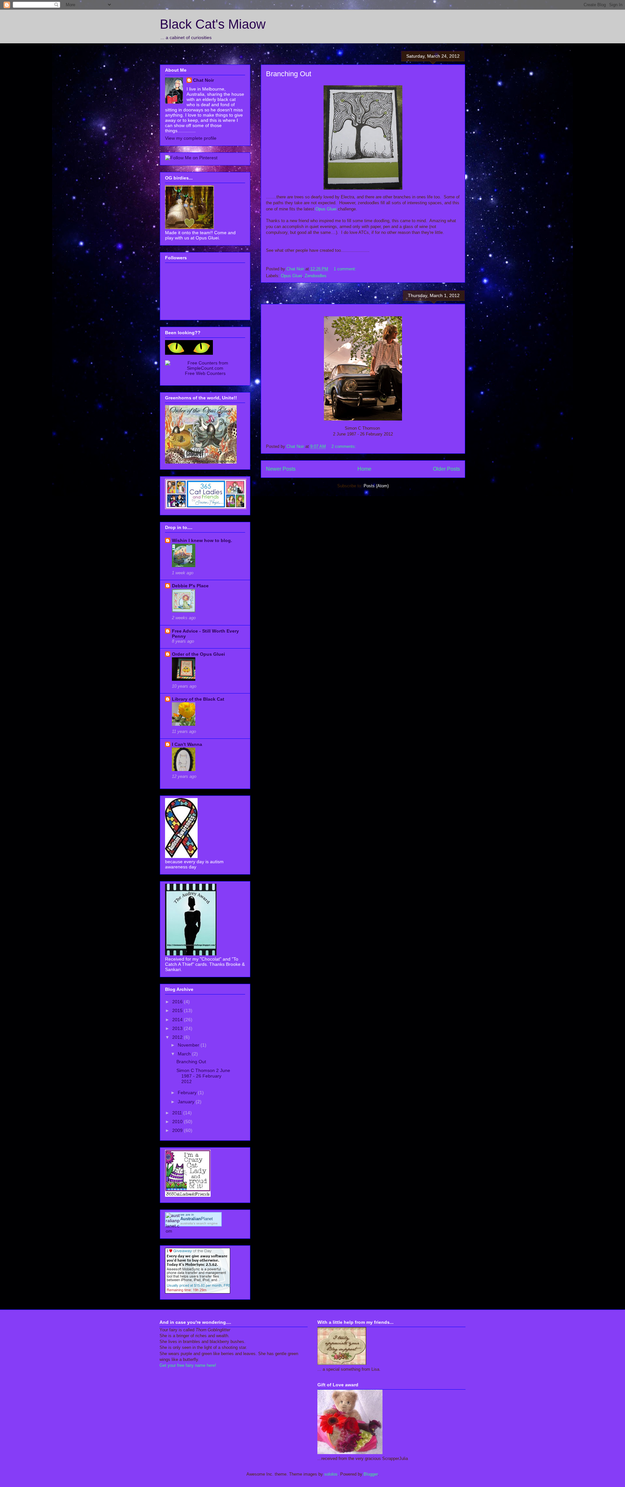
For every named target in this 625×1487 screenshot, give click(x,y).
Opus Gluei (326, 209)
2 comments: (344, 446)
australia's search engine (199, 1223)
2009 (178, 1130)
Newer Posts (281, 469)
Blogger (371, 1474)
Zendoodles (315, 275)
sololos (331, 1474)
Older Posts (446, 469)
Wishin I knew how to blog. (202, 540)
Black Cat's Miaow (213, 24)
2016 (178, 1001)
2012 (178, 1037)
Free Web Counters (205, 373)
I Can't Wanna (187, 744)
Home (364, 469)
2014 (178, 1019)
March (185, 1053)
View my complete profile (190, 138)
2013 (178, 1028)
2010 (178, 1121)
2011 (177, 1112)
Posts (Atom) (376, 485)
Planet (196, 1218)
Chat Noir (203, 80)
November (189, 1045)
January (187, 1101)
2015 (178, 1010)
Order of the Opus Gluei (198, 654)
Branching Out (288, 74)
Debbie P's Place (190, 585)
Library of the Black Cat (198, 699)
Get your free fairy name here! (188, 1365)
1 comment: (345, 268)
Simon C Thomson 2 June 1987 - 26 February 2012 (203, 1076)
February (188, 1092)
